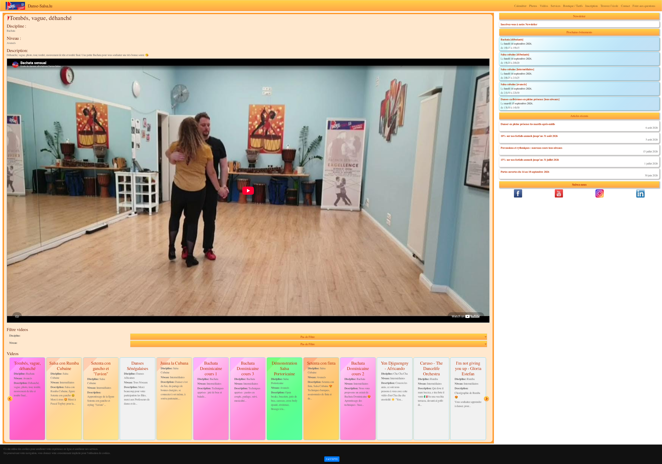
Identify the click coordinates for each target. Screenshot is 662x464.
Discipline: (14, 335)
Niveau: (13, 342)
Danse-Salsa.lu (40, 6)
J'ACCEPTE (332, 459)
